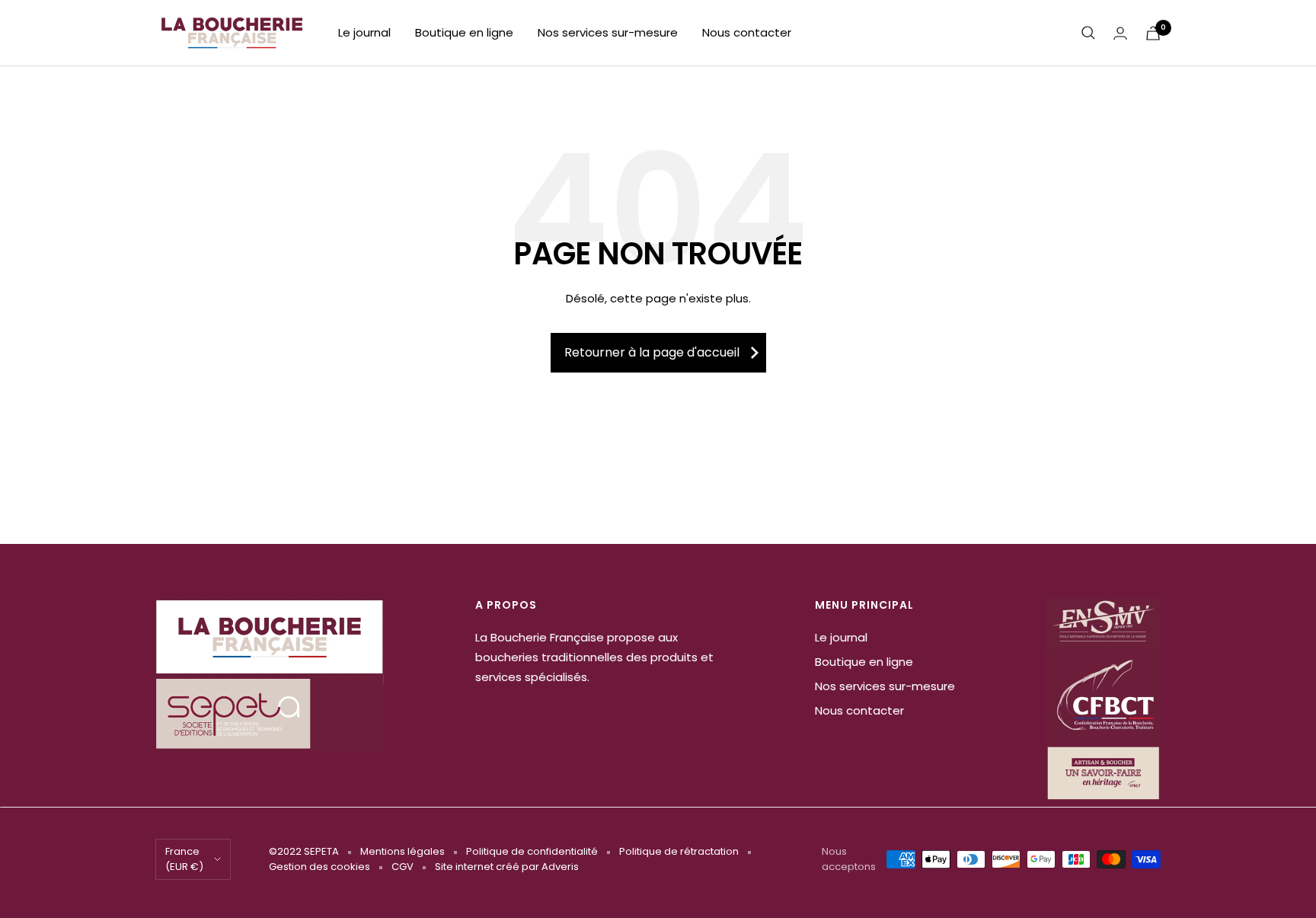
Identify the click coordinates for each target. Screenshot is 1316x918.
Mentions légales (402, 851)
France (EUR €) (184, 859)
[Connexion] (1120, 33)
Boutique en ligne (464, 32)
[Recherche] (1088, 33)
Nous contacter (746, 32)
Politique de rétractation (679, 851)
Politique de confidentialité (532, 851)
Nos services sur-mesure (608, 32)
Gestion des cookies (319, 866)
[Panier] (1153, 33)
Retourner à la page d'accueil (651, 352)
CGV (402, 866)
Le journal (364, 32)
